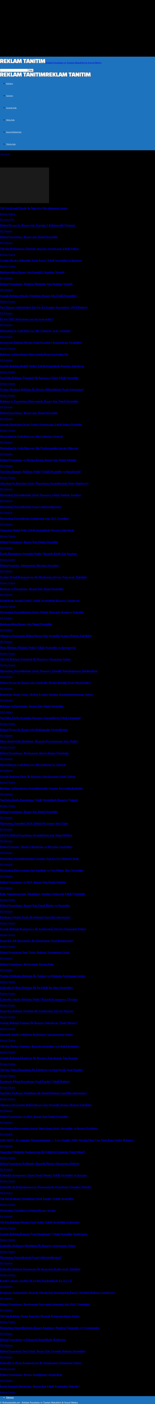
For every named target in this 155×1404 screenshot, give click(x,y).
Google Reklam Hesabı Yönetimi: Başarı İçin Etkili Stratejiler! (38, 295)
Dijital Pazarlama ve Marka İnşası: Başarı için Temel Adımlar (38, 459)
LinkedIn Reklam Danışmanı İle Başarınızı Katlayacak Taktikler (40, 1269)
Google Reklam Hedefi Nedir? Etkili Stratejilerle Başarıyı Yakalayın (42, 366)
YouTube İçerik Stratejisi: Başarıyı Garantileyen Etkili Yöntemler (40, 717)
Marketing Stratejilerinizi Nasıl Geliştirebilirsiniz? (30, 506)
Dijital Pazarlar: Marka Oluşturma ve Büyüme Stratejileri (36, 846)
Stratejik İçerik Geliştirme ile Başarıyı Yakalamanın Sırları (36, 1034)
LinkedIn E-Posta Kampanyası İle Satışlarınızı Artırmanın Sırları (40, 1362)
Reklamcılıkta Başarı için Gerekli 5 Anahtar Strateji (32, 272)
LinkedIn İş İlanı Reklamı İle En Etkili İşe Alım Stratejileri (36, 987)
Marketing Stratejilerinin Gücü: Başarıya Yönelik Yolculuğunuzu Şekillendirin (48, 671)
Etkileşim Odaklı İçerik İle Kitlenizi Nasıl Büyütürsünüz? (35, 917)
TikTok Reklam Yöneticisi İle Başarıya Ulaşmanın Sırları (35, 659)
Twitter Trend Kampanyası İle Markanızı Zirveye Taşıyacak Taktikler (43, 577)
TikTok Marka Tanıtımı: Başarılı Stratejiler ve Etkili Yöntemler (39, 1046)
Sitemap (10, 1397)
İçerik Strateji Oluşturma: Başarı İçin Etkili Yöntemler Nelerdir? (40, 1386)
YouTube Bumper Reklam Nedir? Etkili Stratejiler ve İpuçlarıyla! (40, 471)
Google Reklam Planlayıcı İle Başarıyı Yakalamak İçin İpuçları (39, 1058)
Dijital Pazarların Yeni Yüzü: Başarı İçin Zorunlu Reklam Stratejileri (43, 1351)
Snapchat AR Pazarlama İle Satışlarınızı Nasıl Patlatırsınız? (37, 940)
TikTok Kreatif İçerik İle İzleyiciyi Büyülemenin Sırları (34, 208)
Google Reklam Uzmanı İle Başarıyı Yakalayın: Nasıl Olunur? (38, 1022)
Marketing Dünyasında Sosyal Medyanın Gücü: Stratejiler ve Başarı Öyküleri (48, 1128)
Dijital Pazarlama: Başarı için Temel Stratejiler (29, 237)
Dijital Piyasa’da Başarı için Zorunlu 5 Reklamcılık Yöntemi (37, 225)
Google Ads (11, 108)
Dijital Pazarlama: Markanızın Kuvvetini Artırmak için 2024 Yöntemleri (45, 1304)
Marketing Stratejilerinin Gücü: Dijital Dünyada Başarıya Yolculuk (42, 612)
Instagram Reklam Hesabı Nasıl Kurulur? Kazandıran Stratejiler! (41, 342)
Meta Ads (10, 120)
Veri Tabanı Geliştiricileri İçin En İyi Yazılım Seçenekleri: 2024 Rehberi (43, 307)
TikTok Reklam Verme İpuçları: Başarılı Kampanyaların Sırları (39, 1316)
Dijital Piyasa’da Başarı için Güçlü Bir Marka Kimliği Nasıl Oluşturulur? (45, 682)
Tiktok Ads (11, 144)
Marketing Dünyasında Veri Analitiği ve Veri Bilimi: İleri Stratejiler (41, 870)
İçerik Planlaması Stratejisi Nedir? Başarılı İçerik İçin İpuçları (38, 553)
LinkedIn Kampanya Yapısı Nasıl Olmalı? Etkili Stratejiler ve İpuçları (43, 1175)
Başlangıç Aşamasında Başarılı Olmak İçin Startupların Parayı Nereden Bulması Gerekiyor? (57, 1292)
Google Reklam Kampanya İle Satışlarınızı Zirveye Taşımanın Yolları (43, 929)
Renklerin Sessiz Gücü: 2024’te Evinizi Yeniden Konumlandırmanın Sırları (46, 694)
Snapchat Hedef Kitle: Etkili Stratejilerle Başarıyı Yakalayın (37, 530)
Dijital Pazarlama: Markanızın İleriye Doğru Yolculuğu (34, 753)
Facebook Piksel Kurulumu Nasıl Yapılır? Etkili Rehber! (35, 1081)
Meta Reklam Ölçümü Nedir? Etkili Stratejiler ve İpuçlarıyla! (38, 647)
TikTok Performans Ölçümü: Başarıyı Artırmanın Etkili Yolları (39, 248)
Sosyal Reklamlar (13, 132)
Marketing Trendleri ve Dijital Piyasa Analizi (28, 1210)
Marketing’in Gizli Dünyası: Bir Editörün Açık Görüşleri (35, 330)
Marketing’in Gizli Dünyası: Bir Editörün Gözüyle (31, 436)
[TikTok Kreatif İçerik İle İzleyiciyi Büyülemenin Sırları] (24, 202)
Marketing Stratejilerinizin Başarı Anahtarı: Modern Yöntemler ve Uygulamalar (50, 1327)
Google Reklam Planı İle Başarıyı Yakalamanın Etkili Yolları (37, 776)
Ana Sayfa (5, 154)
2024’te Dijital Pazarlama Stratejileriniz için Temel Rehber (36, 835)
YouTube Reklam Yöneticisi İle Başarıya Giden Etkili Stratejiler (39, 377)
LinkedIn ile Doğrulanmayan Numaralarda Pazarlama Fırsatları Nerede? (46, 1187)
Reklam (9, 83)
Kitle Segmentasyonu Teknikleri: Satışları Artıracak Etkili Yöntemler (42, 893)
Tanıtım (9, 96)
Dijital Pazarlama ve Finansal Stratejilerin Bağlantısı (33, 1339)
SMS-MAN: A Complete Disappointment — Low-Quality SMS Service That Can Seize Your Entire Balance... (67, 1140)
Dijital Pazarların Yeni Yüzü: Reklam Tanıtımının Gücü (34, 952)
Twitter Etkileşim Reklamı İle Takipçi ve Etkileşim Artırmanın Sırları (42, 975)
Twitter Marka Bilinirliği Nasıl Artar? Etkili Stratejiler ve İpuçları (40, 260)
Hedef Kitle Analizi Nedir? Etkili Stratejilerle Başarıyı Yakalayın (39, 600)
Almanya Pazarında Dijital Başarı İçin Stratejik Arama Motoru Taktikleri (46, 635)
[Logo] (22, 76)
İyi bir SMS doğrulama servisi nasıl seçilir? (26, 319)
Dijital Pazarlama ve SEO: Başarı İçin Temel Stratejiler (34, 1116)
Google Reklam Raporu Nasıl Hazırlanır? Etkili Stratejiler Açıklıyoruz (43, 1234)
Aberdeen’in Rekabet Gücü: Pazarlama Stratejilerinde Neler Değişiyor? (44, 483)
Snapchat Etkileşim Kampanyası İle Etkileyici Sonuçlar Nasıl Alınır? (42, 1151)
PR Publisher (6, 231)
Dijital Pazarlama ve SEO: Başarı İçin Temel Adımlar (33, 882)
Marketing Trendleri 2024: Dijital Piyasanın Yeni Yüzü (34, 823)
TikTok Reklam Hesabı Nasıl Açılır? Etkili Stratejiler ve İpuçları (39, 1222)
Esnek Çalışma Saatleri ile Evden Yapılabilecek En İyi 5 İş (36, 1280)
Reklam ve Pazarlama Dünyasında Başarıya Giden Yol (34, 354)
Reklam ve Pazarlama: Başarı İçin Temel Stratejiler (32, 589)
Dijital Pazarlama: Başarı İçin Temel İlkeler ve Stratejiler (35, 905)
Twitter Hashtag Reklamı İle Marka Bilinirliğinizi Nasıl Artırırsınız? (42, 389)
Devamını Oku (7, 219)
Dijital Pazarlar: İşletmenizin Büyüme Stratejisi (29, 565)
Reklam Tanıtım (7, 214)
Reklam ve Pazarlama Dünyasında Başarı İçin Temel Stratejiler (39, 401)
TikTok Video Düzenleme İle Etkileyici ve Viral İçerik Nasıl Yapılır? (41, 1069)
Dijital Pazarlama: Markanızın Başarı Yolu (26, 964)
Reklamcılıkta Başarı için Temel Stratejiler (26, 624)
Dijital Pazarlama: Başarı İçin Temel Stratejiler (29, 542)
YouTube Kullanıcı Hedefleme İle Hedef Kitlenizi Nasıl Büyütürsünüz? (43, 1093)
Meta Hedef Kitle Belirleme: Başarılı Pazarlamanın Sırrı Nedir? (39, 741)
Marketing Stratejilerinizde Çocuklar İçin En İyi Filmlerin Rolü (39, 858)
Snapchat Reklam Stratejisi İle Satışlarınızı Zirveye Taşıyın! (37, 1011)
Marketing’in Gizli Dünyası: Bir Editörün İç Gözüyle (33, 764)
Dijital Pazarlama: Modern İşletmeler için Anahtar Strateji (36, 283)
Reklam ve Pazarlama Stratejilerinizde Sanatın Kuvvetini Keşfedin (41, 788)
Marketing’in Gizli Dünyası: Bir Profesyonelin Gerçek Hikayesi (39, 448)
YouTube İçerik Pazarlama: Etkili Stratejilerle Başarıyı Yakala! (39, 800)
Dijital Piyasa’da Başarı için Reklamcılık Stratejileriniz (34, 729)
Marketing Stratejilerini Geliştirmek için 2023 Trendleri (34, 518)
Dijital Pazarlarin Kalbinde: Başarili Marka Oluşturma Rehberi (39, 1163)
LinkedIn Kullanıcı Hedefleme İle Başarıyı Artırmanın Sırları (38, 1245)
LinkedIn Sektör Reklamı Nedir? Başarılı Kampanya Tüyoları (39, 999)
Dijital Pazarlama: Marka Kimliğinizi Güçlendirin (31, 1374)
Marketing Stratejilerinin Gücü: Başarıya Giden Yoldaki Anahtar (40, 495)
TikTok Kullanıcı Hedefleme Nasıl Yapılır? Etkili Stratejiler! (37, 1198)
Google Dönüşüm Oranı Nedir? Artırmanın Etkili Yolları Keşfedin (41, 424)
